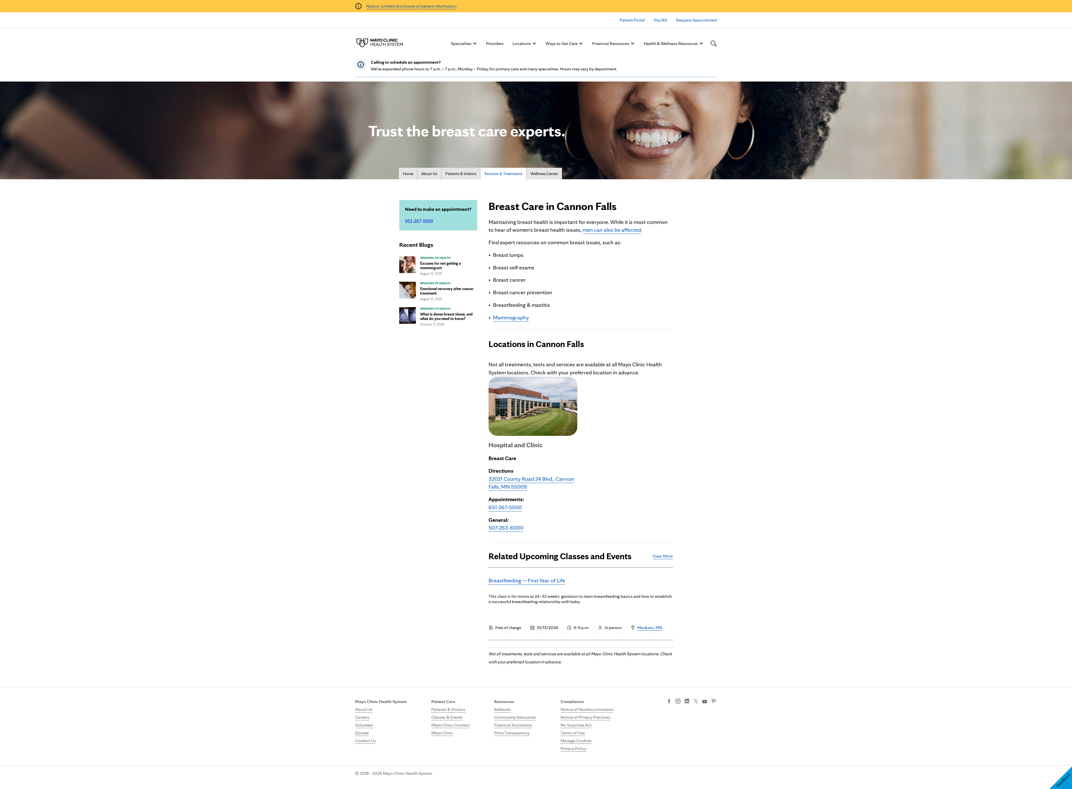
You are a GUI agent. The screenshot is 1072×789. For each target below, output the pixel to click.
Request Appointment (696, 20)
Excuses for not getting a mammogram (440, 265)
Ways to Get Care (561, 43)
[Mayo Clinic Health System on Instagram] (678, 702)
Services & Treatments (503, 173)
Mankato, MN (649, 627)
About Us (429, 173)
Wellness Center (544, 173)
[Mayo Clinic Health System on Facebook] (669, 702)
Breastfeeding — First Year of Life (527, 580)
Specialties (461, 43)
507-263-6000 (506, 527)
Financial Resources (610, 43)
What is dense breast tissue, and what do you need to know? (446, 316)
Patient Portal (632, 20)
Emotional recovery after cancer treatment (446, 290)
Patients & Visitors (460, 173)
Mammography (511, 317)
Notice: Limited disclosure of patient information (411, 6)
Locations (522, 43)
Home (408, 173)
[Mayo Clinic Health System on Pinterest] (714, 701)
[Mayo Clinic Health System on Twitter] (695, 702)
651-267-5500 (419, 221)
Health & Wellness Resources (671, 43)
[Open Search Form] (713, 43)
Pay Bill (660, 20)
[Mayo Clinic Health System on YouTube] (704, 701)
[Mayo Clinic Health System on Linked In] (687, 701)
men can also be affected (612, 229)
